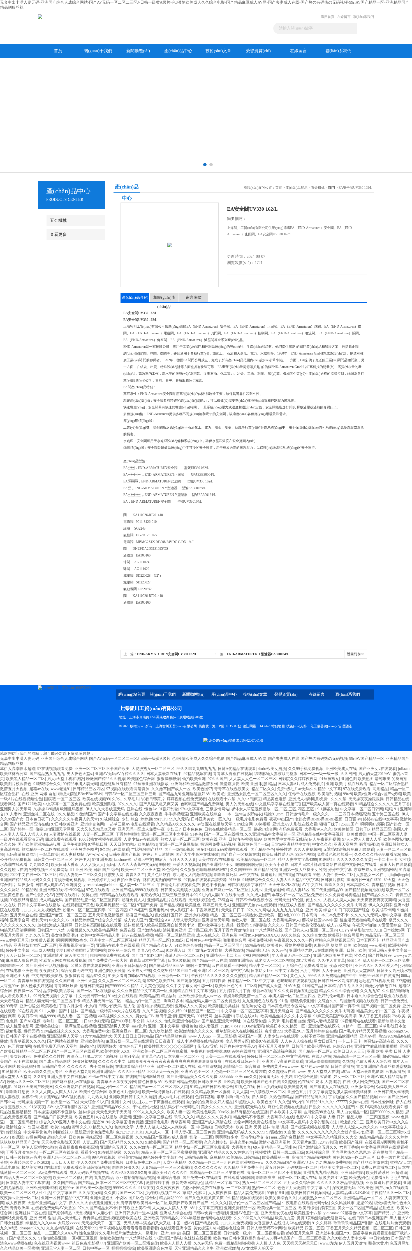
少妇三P (174, 829)
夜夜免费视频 (260, 940)
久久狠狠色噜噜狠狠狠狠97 (204, 870)
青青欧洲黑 (19, 1208)
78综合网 (225, 900)
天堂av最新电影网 (368, 1072)
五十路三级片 (200, 930)
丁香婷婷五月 (207, 910)
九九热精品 (104, 1178)
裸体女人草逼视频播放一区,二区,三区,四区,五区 (273, 809)
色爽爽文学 (124, 1127)
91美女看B (117, 976)
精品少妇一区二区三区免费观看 (202, 1147)
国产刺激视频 (188, 981)
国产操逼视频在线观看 (310, 1127)
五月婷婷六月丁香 (235, 991)
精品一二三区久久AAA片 (55, 1233)
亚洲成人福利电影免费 (308, 799)
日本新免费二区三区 (143, 1162)
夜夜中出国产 (281, 819)
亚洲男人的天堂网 (15, 809)
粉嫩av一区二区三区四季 (84, 910)
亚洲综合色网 (92, 824)
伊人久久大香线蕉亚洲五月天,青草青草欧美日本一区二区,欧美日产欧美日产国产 (139, 1203)
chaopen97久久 (32, 1228)
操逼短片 (268, 875)
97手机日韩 (98, 844)
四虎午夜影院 (74, 844)
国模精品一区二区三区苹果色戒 (216, 1172)
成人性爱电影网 (19, 1026)
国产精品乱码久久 (310, 1097)
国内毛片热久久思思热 (351, 1152)
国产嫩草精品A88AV (166, 965)
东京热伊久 (150, 895)
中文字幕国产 (65, 1193)
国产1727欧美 (29, 804)
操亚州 (125, 1117)
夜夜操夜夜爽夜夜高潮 (78, 1147)
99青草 (12, 1006)
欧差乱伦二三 (352, 1122)
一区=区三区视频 (83, 1238)
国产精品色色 (262, 849)
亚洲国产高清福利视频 (277, 1051)
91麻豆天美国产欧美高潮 (335, 1016)
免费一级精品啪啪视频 (234, 1243)
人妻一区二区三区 (98, 834)
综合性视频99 (380, 955)
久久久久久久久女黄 (354, 859)
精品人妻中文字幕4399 (297, 859)
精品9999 (47, 1016)
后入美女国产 (76, 955)
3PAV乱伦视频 (73, 1097)
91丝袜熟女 (329, 779)
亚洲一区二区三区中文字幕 (164, 834)
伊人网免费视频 (366, 1082)
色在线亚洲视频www (245, 1162)
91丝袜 (234, 880)
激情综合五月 (130, 1046)
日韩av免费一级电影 (210, 1213)
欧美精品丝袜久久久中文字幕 (285, 1016)
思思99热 (364, 1203)
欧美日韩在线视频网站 (310, 1193)
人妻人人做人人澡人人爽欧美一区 (165, 1127)
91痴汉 (178, 940)
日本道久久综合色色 (364, 996)
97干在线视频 (25, 1061)
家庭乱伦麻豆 (194, 1193)
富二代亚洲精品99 (327, 890)
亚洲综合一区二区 (173, 976)
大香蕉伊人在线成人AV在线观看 (282, 1223)
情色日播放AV (150, 1082)
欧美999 (360, 945)
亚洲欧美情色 (92, 1041)
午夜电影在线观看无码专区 (305, 1203)
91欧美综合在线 (188, 945)
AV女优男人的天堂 (257, 1248)
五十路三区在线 (385, 814)
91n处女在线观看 (122, 996)
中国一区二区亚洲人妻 (388, 834)
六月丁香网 (310, 971)
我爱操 (242, 925)
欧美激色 (275, 945)
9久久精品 (65, 814)
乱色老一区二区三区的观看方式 (238, 1072)
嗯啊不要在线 (198, 965)
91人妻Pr (13, 814)
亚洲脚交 (74, 885)
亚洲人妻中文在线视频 (66, 1077)
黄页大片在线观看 (395, 865)
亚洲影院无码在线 (250, 1107)
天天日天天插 (63, 1162)
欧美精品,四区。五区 (306, 1228)
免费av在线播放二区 (378, 1167)
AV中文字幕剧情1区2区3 (68, 1107)
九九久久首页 (37, 935)
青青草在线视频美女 (231, 789)
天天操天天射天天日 (300, 1243)
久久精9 (175, 1011)
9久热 (105, 849)
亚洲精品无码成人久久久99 (240, 1132)
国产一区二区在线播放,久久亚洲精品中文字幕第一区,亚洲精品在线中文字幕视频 (274, 834)
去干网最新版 (101, 1066)
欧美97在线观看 (265, 1041)
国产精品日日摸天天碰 (53, 1117)
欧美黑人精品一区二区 (25, 779)
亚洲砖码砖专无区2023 (29, 1162)
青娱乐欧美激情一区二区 (245, 996)
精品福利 (169, 996)
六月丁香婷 (349, 1147)
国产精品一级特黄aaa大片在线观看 (110, 1011)
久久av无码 (203, 1243)
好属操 (18, 1137)
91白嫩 (290, 1132)
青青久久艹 (135, 875)
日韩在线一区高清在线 (337, 981)
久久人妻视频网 (307, 849)
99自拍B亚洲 (278, 1193)
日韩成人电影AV (49, 885)
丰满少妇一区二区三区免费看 (297, 895)
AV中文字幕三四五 (205, 1208)
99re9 (347, 794)
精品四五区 (381, 829)
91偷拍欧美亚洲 (52, 1238)
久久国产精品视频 (361, 1097)
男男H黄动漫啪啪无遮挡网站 (81, 950)
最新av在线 (262, 991)
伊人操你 (259, 1097)
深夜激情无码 (344, 1188)
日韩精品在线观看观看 (118, 895)
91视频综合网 (318, 1152)
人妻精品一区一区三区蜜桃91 (166, 1167)
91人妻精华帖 (72, 854)
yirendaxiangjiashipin (100, 885)
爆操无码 (31, 1031)
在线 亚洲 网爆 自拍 (39, 794)
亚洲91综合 (170, 1233)
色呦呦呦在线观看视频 (296, 981)
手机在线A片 (247, 1016)
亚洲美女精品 (129, 1157)
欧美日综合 (308, 1208)
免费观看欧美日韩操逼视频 (86, 1167)
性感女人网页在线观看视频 (62, 960)
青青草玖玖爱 (66, 986)
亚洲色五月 (297, 1092)
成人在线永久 (208, 935)
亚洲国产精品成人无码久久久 (26, 880)
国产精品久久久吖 (378, 895)
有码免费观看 (290, 829)
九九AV (143, 950)
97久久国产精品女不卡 (97, 1208)
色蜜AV (302, 1117)
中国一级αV (183, 1223)
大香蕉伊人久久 (318, 829)
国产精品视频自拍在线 (364, 890)
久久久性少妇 (216, 1142)
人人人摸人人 (92, 865)
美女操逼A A (204, 1228)
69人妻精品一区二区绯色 (274, 1147)
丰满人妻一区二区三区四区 (292, 996)
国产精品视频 (171, 905)
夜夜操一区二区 (27, 991)
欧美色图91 (266, 1102)
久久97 (39, 1077)
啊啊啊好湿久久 (125, 1167)
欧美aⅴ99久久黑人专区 (43, 1072)
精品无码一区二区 (154, 940)
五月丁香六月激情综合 (233, 930)
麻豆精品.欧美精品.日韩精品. (235, 1157)
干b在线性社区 (145, 1107)
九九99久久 (39, 865)
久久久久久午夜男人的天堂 (74, 819)
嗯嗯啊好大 (107, 1046)
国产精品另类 (265, 870)
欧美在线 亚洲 (214, 839)
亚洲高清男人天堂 (113, 1026)
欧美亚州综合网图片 (345, 935)
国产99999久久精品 (121, 986)
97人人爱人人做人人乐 (361, 839)
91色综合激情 (306, 1077)
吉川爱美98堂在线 (319, 1112)
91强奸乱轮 (168, 809)
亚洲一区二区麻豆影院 (178, 844)
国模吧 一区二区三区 (62, 799)
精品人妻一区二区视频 (76, 1016)
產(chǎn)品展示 (296, 188)
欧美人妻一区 (178, 1112)
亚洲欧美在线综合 (205, 814)
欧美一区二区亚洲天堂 (140, 870)
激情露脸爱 (229, 784)
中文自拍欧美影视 (47, 976)
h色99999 (292, 915)
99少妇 (298, 1102)
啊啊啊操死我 (225, 875)
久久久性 (180, 1172)
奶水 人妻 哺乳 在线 (333, 1082)
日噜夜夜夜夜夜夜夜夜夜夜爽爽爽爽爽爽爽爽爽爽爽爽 (175, 1061)
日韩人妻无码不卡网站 (266, 1228)
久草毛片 (131, 799)
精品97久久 (96, 976)
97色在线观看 (98, 890)
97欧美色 (365, 1188)
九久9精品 (9, 1228)
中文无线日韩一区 (90, 996)
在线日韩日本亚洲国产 (368, 1218)
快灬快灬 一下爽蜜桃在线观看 (158, 1102)
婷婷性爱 (284, 849)
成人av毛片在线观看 (175, 1097)
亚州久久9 (363, 965)
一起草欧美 (49, 854)
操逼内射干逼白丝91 (364, 880)
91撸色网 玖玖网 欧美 (332, 945)
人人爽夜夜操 (220, 1193)
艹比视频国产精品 (147, 849)
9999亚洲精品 (241, 960)
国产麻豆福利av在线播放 (73, 1082)
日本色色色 (192, 829)
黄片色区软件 (159, 875)
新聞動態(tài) (138, 51)
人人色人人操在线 (296, 1041)
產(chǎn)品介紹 (135, 297)
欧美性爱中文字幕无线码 (285, 839)
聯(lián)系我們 (363, 17)
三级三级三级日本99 (179, 895)
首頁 (58, 51)
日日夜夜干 (165, 1041)
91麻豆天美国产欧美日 (33, 1087)
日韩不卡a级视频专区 (253, 900)
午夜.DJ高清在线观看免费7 (379, 1107)
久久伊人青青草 (331, 960)
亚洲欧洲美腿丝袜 (41, 1188)
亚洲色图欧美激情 (110, 971)
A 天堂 (274, 1021)
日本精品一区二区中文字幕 (251, 981)
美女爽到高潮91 (64, 935)
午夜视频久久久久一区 (293, 940)
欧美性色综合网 (93, 1092)
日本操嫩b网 (394, 930)
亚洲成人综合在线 (175, 1213)
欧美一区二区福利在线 (72, 1178)
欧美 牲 (218, 794)
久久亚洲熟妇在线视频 (74, 1087)
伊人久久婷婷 (380, 905)
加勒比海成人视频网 (55, 925)
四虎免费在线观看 (61, 839)
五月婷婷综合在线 (321, 1031)
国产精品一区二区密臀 (182, 1142)
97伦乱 (298, 900)
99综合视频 (305, 854)
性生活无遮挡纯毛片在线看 (363, 920)
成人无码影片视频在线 (89, 1172)
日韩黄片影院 (332, 880)
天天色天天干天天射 (113, 1112)
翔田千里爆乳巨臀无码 (175, 1016)
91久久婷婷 (322, 1223)
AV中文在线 (312, 885)
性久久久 (219, 1203)
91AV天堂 (292, 986)
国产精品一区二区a (315, 1051)
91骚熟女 (274, 1132)
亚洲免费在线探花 (324, 1026)
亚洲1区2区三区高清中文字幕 (223, 971)
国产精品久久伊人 (157, 945)
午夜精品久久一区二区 (390, 1193)
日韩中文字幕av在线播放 (39, 905)
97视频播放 (395, 1072)
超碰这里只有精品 (115, 784)
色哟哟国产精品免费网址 (202, 804)
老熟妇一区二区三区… (62, 1021)
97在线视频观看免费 (55, 769)
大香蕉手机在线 (280, 1117)
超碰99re (66, 1188)
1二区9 (250, 986)
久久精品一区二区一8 (207, 1162)
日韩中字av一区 (96, 1248)
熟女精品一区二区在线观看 (45, 849)
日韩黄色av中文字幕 (203, 940)
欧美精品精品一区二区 (256, 859)
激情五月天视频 (13, 789)
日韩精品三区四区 (88, 789)
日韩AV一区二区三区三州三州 (130, 794)
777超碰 (403, 981)
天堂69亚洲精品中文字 (290, 844)
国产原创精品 (60, 1213)
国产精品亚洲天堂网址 (221, 1021)
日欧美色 (76, 1137)
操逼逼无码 (269, 1077)
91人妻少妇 (103, 1213)
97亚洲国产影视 (168, 1238)
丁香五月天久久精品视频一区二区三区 (359, 1228)
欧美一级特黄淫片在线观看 (165, 1092)
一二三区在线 (238, 1188)
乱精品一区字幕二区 (222, 1183)
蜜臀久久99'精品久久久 (92, 1127)
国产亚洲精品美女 (217, 865)
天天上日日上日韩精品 (133, 1036)
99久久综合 (290, 935)
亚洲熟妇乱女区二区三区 (35, 945)
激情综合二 (233, 1066)
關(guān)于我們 (98, 51)
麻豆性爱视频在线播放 (287, 1107)
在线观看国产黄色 (78, 905)
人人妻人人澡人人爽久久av (355, 1127)
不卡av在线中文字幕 (105, 1077)
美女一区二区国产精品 (357, 1208)
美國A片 (400, 829)
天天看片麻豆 (304, 1142)
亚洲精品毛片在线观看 (166, 900)
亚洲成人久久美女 (190, 1006)
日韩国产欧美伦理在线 (305, 925)
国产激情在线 (149, 930)
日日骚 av (352, 819)
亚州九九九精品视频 (321, 1172)
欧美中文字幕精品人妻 (100, 935)
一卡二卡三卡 (385, 859)
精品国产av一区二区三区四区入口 (158, 1087)
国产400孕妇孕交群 (127, 1021)
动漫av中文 (143, 859)
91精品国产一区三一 (201, 1011)
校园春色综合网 (231, 1228)
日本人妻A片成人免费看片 (301, 784)
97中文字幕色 (192, 809)
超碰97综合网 (265, 829)
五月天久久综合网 (299, 1183)
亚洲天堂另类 (345, 844)
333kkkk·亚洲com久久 (238, 1077)
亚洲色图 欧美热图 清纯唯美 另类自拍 (374, 779)
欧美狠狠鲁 (356, 834)
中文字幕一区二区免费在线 (66, 804)
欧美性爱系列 (378, 1172)
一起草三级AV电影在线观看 (130, 824)
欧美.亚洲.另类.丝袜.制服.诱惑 (262, 1127)
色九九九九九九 (129, 1132)
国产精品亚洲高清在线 (29, 824)
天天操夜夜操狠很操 (366, 799)
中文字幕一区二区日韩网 (361, 809)
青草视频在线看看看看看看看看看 (128, 1228)
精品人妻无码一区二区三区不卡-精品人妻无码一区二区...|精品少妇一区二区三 (94, 1001)
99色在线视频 (103, 1157)
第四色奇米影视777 (88, 1243)
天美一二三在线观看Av (225, 1056)
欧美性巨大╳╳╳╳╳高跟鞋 (169, 1046)
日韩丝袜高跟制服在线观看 (98, 925)
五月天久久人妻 (182, 859)
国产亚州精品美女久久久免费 (191, 1077)
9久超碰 (289, 1082)
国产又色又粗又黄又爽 (204, 1198)
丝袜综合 (86, 1112)
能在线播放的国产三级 (162, 880)
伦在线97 (306, 1082)
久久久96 (276, 925)
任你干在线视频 (302, 794)
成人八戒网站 (338, 925)
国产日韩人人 (296, 930)
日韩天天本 (224, 1127)
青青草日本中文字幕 (147, 960)
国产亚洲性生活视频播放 (47, 965)
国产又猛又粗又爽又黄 (159, 804)
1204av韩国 (327, 1142)
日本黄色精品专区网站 (286, 1006)
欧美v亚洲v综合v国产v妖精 (377, 794)
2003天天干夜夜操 (163, 1072)
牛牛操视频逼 (176, 814)
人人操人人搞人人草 (170, 1208)
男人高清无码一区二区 (291, 955)
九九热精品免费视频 (333, 1162)
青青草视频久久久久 (27, 1041)
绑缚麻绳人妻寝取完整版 (275, 774)
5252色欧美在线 (161, 981)
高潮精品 (380, 789)
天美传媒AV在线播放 (216, 859)
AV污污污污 (96, 854)
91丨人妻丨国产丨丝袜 (58, 1011)
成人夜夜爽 (16, 1203)
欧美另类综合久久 (280, 1198)
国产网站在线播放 (62, 1041)
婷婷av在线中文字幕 (380, 819)
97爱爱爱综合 (389, 925)
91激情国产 (86, 814)
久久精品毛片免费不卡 (243, 1167)
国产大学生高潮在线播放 (197, 854)
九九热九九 (97, 1097)
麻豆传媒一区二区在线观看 (129, 1041)
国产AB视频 (30, 1021)
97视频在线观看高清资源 (127, 789)
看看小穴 (88, 1152)
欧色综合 (170, 870)
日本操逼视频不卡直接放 (55, 1112)
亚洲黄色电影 (157, 1122)
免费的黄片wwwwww (280, 1066)
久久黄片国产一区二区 (123, 1193)
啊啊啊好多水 (227, 1137)
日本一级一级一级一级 (319, 774)
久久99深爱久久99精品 (253, 1218)
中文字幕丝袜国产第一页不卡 (333, 1006)
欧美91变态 (129, 1056)
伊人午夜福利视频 (324, 839)
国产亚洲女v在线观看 (377, 769)
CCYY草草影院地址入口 (360, 930)
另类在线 (89, 895)
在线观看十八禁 (221, 799)
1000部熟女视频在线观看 (100, 839)
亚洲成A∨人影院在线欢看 (294, 824)
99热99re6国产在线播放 (379, 976)
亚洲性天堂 (86, 981)
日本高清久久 (358, 885)
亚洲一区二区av (323, 930)
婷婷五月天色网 (300, 1233)
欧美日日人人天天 (349, 1051)
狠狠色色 (189, 1026)
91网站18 (327, 859)
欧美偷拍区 (343, 829)
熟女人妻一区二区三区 (180, 839)
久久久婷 (8, 844)
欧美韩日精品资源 (180, 1082)
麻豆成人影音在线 (21, 960)
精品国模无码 (258, 950)
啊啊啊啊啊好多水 (72, 940)
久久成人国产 (258, 895)
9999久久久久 (124, 1188)
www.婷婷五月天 (14, 940)
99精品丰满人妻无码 (80, 784)
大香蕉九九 (241, 1147)
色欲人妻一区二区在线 (250, 920)
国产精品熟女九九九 (47, 774)
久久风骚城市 (343, 1203)
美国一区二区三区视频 (201, 1233)
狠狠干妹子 (329, 824)
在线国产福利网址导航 (145, 1077)
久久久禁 (338, 799)
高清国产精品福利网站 (311, 1157)
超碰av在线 (39, 789)
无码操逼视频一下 (33, 1102)
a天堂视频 (82, 1213)
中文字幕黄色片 (37, 1132)
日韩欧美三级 (209, 1082)
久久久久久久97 (208, 1167)
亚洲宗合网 (19, 920)
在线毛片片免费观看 (392, 1223)
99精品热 (29, 890)
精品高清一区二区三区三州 (356, 1056)
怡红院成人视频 (291, 905)
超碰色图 (387, 1208)
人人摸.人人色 (268, 1243)
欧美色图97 (202, 789)
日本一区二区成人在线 (176, 1066)
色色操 (12, 1021)
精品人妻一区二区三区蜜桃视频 (168, 1152)
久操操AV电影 (45, 809)
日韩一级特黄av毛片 (23, 1157)
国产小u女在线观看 (392, 1188)
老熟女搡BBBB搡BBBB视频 (318, 819)
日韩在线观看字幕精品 (247, 885)
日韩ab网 (7, 1102)
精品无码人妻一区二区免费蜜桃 (212, 1001)
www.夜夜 (377, 945)
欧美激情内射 (295, 1087)
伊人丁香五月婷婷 (374, 1016)
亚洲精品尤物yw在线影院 (311, 950)
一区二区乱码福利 (21, 1122)
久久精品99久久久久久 (175, 824)
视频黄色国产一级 (253, 844)
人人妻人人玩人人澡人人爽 (23, 834)
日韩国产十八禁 (51, 930)
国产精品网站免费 (170, 1036)
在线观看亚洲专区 (175, 1228)
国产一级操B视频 (180, 849)
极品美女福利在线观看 (41, 1167)
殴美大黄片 (378, 1243)
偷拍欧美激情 (111, 1238)
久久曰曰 (348, 774)
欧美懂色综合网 (141, 779)
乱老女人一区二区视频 (274, 960)
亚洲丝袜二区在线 (39, 814)
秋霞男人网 (114, 875)
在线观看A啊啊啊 (380, 1142)
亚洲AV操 (368, 1036)
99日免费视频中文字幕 (53, 996)
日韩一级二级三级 (288, 1152)
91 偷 (283, 1001)
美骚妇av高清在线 (379, 1041)
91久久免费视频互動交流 (295, 991)
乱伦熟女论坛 (253, 1006)
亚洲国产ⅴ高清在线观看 (282, 1061)
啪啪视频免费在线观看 (109, 955)
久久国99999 (241, 870)
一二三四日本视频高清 (350, 814)
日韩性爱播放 (342, 1066)
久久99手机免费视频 (305, 769)
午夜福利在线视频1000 (210, 1051)
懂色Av (150, 809)
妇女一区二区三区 (349, 1077)
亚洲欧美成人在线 (341, 769)
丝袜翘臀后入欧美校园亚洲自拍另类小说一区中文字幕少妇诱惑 (179, 925)
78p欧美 (399, 1016)
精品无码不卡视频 (249, 1117)
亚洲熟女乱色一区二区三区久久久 (256, 794)
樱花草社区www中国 (320, 920)
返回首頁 (327, 17)
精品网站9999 (170, 1198)
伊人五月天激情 (352, 1243)
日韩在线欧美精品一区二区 (227, 829)
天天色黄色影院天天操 (60, 1142)
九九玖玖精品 (160, 1031)
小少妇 (90, 1006)
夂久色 (284, 1102)
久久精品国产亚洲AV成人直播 (161, 1137)
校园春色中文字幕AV (238, 1046)
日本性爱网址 (382, 1102)
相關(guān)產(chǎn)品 (164, 298)
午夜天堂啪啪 (364, 925)
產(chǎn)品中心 (178, 51)
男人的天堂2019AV (374, 774)
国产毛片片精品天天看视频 (362, 1031)
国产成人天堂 (270, 986)
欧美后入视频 (42, 940)
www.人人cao (199, 1036)
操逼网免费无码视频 (218, 844)
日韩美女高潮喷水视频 (180, 890)
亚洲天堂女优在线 (276, 1213)
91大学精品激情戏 (96, 1036)
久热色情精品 (281, 1097)
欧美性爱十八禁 (307, 1213)
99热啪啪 (262, 824)
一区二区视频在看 (268, 1233)
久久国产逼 (65, 981)
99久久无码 (179, 819)
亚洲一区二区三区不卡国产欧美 (102, 769)
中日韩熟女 (379, 1238)
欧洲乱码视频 (72, 809)
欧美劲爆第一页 (276, 1157)
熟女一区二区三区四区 (261, 1183)
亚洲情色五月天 (114, 1147)
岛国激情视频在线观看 (359, 1001)
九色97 (226, 1026)
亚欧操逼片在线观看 (383, 1183)
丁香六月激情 (70, 1006)
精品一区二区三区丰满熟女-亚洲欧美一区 (246, 915)
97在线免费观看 (357, 789)
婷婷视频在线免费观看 (186, 799)
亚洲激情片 (53, 955)
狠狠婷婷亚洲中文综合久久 (313, 1001)
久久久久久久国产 (338, 1107)
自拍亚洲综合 (128, 880)
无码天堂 (282, 900)
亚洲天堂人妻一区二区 (60, 1248)
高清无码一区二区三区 (184, 955)
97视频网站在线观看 (358, 1021)
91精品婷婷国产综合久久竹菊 (96, 920)
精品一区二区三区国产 (223, 945)
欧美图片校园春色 (15, 784)
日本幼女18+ (262, 971)
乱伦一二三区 (201, 1137)
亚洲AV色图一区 (195, 1072)
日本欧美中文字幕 (285, 1112)
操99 (258, 839)
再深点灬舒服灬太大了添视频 (92, 1056)
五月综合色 (292, 965)
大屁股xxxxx (68, 1223)
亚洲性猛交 (29, 1006)
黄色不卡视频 (213, 885)
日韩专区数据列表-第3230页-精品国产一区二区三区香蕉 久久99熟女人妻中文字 (298, 1238)
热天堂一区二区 (64, 1102)
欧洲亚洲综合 (104, 1072)
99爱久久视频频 (186, 865)
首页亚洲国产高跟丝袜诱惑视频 (383, 1066)
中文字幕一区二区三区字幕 (244, 1011)
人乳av (256, 890)
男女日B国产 (325, 1041)
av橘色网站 (35, 1137)
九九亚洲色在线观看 (259, 1001)
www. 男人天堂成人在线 (318, 1072)
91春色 (196, 834)
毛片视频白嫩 (293, 1021)
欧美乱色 (193, 905)
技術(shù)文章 (218, 51)
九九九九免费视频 (236, 1223)
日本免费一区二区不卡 (183, 1056)
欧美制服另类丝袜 (224, 1006)
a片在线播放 (106, 1117)
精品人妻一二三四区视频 (368, 1117)
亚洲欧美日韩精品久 (129, 965)
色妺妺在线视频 (197, 1238)
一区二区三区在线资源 (58, 1152)
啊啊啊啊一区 (12, 965)
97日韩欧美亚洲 (64, 824)
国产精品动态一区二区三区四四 (92, 900)
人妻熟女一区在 (369, 875)
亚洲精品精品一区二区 (363, 1198)
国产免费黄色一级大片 (108, 960)
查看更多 (58, 234)
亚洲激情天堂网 (215, 920)
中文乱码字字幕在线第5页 (277, 804)
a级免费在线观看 (53, 1172)
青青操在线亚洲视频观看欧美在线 (112, 1218)
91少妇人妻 (209, 895)
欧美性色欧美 (204, 1112)
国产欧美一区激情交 (93, 1188)
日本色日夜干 (37, 819)
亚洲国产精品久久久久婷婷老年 (225, 1152)
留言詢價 (194, 297)
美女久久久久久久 (216, 1107)
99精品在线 (255, 945)
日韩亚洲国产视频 (124, 854)
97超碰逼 (399, 1172)
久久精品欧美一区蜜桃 (210, 1092)
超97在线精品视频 (137, 935)
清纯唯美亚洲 (174, 930)
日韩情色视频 (240, 839)
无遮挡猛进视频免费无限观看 (348, 849)
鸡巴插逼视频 (209, 1066)
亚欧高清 (231, 1082)
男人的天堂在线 (239, 804)
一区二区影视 (224, 1036)
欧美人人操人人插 (175, 1243)
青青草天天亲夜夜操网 (116, 1082)
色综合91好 (342, 1046)
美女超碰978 (20, 1056)
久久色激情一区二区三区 (151, 1147)
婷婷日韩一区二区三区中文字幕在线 (278, 1056)
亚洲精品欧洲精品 (342, 1036)
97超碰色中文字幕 (356, 1213)
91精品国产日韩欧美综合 (211, 1087)
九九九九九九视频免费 (41, 910)
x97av (346, 1072)
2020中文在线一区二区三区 (33, 875)
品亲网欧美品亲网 (59, 991)
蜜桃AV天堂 (400, 1162)
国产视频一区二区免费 (381, 1006)
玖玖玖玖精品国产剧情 (19, 1142)
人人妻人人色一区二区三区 (252, 779)
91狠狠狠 (258, 925)
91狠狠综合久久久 (258, 880)
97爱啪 (326, 1077)
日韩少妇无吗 (110, 1006)
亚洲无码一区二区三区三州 (66, 1157)
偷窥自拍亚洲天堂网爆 (55, 829)
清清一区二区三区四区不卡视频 (273, 1172)
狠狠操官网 (74, 976)
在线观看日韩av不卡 (242, 1061)
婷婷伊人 (82, 859)
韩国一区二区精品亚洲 (174, 935)
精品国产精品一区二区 (268, 976)
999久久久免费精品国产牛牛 (332, 976)
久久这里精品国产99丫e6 (174, 971)
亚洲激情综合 (362, 1087)
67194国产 (138, 910)
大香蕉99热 (234, 950)
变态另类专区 (341, 965)
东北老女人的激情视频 (192, 875)
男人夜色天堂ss (80, 774)
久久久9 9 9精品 (131, 1072)
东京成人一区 (157, 1132)
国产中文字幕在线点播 (117, 814)
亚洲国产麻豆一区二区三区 (225, 890)
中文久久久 (322, 844)
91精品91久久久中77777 (326, 1102)
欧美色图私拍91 (397, 839)
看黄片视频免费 (298, 945)
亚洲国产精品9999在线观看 (135, 890)
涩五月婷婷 (274, 1167)
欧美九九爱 (285, 1218)
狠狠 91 (391, 809)
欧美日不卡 (27, 1016)
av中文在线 (249, 875)
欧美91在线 (60, 1127)
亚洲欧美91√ (159, 1172)
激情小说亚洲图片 (274, 1142)
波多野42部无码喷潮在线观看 (222, 849)
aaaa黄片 (138, 1026)
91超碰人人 (245, 1102)
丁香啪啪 (336, 1097)
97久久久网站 (258, 910)
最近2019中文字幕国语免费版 (117, 1122)
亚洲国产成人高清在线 (212, 1122)
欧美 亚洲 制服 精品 (258, 784)
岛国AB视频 (37, 1127)
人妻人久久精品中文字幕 (297, 880)
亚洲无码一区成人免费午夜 (141, 829)
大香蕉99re (9, 986)
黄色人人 (298, 976)
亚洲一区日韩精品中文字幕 (64, 1198)
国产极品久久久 (22, 1238)
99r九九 (160, 819)
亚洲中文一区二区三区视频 (113, 940)
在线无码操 (321, 1056)
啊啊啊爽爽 (266, 1178)
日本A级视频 (179, 960)
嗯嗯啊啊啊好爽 (249, 865)
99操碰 (165, 865)
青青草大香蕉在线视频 (232, 774)
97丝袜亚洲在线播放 (151, 784)
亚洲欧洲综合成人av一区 (200, 996)
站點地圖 (278, 726)
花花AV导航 (207, 1046)
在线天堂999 (86, 1228)
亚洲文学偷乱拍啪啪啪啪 (375, 1046)
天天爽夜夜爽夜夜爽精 (376, 900)
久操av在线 (358, 1102)
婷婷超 (146, 819)
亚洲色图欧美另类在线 (332, 955)
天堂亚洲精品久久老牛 (194, 1248)
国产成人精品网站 (55, 1061)
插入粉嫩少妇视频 (36, 986)
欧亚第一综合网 (121, 950)
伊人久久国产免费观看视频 (100, 1162)
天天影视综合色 (202, 900)
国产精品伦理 (207, 1223)
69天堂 (389, 880)
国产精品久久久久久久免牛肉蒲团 (336, 905)
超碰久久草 (57, 1137)
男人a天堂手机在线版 (65, 779)
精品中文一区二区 (264, 965)
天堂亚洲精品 (174, 1162)
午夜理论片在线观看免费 (178, 885)
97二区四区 (117, 910)
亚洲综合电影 (168, 1178)
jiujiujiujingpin (397, 875)
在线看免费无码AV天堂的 (55, 1046)
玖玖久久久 (334, 885)
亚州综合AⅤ (159, 920)
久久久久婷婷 (396, 1137)
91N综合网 (243, 824)
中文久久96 (59, 920)
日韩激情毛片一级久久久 (307, 814)
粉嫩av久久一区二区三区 (28, 1082)
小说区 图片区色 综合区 (136, 1198)
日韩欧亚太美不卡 (134, 1208)
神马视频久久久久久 (115, 1016)
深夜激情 (25, 885)
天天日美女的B (123, 844)
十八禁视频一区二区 (267, 1092)
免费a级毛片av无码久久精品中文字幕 (309, 789)
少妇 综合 (130, 819)
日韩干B (362, 829)
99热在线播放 (243, 1051)
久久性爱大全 (386, 965)
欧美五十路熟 (276, 865)
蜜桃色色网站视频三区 (334, 940)
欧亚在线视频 (396, 996)
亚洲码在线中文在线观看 (117, 945)
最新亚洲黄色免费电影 (94, 1132)
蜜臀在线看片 (68, 895)
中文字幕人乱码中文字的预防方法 (308, 1122)
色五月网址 (399, 1243)
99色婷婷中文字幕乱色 (162, 1157)
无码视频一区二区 (302, 1167)
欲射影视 (14, 1031)
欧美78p (220, 1238)
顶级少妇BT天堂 (333, 1178)
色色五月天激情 (291, 1188)
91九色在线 (245, 1087)
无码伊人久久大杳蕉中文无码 (131, 865)
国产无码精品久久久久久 (121, 1142)
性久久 (360, 955)
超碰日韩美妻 (91, 986)
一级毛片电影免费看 (249, 819)
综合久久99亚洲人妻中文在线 (64, 1122)
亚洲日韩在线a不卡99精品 (61, 890)
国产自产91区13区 (147, 955)
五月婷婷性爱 (214, 981)
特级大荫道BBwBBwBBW (80, 794)
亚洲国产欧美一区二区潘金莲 (132, 1243)
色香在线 (127, 930)
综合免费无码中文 (76, 971)
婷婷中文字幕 (340, 870)
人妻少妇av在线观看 (141, 839)
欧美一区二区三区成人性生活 (25, 1193)
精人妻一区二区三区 (137, 885)
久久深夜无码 (90, 1193)
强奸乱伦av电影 (331, 996)
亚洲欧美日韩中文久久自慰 (132, 1097)
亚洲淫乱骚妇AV (196, 794)
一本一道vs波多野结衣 (242, 814)
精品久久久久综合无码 (338, 991)
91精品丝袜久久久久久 (60, 1031)
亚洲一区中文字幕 (163, 1026)
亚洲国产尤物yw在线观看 (254, 905)
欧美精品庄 (149, 996)
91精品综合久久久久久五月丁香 (382, 804)
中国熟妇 (204, 1127)
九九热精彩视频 (60, 1228)
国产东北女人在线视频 (329, 1087)
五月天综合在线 (23, 915)
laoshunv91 (123, 859)
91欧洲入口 (176, 950)
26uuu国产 (349, 824)
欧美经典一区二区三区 (277, 1208)
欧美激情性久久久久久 (194, 1031)
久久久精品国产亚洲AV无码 (289, 1162)
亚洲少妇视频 (196, 915)
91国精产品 (312, 986)
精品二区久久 (263, 789)
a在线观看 (120, 849)
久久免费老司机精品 (342, 895)
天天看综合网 (12, 1001)
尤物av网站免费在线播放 (254, 1122)
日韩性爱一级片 (237, 1233)
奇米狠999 (273, 1031)
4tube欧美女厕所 (272, 769)
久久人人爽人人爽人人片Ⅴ (54, 1092)
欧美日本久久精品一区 (286, 1026)
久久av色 (279, 950)
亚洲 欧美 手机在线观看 (346, 784)
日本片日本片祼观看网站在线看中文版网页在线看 (334, 865)
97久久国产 (217, 779)
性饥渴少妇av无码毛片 (179, 1107)
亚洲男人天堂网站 (359, 971)
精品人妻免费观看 (249, 1193)
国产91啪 (286, 875)
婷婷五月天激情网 (158, 854)
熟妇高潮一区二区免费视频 (109, 1137)
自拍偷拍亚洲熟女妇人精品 (209, 1102)
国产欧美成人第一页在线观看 (327, 804)
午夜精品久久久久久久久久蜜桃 (219, 976)
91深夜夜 (37, 1107)
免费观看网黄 (315, 965)
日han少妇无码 (96, 1021)
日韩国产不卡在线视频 (25, 1036)
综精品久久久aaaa (41, 1223)
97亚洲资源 (102, 859)
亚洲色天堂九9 (77, 1072)
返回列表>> (355, 654)
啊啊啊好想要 (372, 824)
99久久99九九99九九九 (196, 769)
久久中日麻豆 (249, 799)
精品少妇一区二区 (112, 1087)
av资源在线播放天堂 (214, 824)
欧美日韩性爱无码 (277, 854)
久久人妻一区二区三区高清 (121, 981)
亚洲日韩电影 (352, 1172)
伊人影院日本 (182, 910)
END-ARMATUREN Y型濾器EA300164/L (258, 654)
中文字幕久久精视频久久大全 (331, 1137)
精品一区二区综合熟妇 (389, 784)
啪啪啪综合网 (234, 940)
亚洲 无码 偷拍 (42, 1218)
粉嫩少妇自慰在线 (381, 986)
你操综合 (14, 1132)
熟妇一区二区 (264, 1188)
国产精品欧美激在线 (370, 1162)
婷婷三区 (328, 1208)
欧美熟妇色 (359, 1178)
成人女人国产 (135, 920)
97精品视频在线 (197, 774)
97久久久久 (127, 804)
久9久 (117, 799)
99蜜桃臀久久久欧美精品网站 (92, 930)
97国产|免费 (147, 905)
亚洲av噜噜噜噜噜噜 (322, 1061)
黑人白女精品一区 (352, 1112)
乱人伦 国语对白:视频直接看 (148, 1006)
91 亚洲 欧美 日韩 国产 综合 (94, 870)
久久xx (158, 950)
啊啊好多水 (173, 1001)
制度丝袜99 (63, 1132)
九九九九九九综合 (288, 910)
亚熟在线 (134, 809)
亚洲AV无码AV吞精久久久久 (119, 774)
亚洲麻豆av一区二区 (129, 1031)
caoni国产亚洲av (393, 1097)
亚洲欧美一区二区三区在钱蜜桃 (161, 1051)
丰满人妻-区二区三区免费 (193, 1132)
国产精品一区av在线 (209, 960)
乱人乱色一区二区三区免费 (386, 960)
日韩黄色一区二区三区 (53, 859)
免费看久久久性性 (49, 1056)
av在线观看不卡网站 (229, 965)
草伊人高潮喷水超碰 (17, 769)
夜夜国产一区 (250, 1036)
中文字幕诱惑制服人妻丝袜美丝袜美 (340, 1092)
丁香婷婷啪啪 (127, 834)
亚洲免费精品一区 (239, 1208)
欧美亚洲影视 (104, 804)
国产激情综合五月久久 (317, 1147)
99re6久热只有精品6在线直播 (243, 1112)
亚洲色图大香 (17, 976)
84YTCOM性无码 (249, 1026)
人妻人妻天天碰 (186, 920)
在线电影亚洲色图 (21, 971)
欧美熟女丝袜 (139, 971)
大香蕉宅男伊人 (286, 920)
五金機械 (58, 220)
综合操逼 (252, 1066)
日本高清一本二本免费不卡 (325, 915)
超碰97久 (87, 1046)
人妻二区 (90, 1142)
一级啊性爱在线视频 (78, 1026)
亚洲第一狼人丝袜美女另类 (302, 870)
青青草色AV (151, 1056)
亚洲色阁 (229, 935)
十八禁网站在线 (269, 930)
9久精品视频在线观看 (244, 1198)
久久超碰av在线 (13, 870)
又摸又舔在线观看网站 (90, 965)
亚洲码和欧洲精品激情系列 (194, 784)
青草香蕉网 (180, 1122)
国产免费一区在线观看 (202, 1178)
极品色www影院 (315, 1066)
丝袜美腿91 (224, 1016)
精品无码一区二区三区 (384, 935)
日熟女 (315, 1107)
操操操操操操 (123, 1248)
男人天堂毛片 (69, 1218)
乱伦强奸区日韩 (168, 915)
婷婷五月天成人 (216, 905)
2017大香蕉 (306, 960)
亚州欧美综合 (47, 1026)
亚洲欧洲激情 (227, 1248)
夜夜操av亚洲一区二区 (19, 1198)
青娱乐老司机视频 (69, 880)
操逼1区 (354, 960)
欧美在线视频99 (96, 799)
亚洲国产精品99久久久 (111, 1107)
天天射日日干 (233, 910)
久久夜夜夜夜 (151, 814)
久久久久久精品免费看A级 (377, 854)
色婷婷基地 (205, 1097)
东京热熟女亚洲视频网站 (375, 870)
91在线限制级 (232, 895)
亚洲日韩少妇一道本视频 (136, 1213)
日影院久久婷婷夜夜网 (298, 779)
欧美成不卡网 (383, 910)
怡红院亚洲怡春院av (182, 1021)
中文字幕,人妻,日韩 (327, 1117)
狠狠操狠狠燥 (168, 779)
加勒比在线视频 (142, 976)
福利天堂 (39, 920)
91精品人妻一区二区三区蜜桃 (25, 1178)
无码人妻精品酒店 (323, 1021)
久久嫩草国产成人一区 (171, 789)
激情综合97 (16, 1127)
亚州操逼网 (274, 890)
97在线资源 (27, 1011)
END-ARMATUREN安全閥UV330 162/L (167, 654)
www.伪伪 (328, 1243)
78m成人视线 (42, 950)
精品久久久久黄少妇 (213, 1117)
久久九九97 (370, 991)
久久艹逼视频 (154, 1011)
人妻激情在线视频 (64, 834)
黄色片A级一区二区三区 (354, 1157)
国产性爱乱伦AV (40, 895)
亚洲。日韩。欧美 (350, 950)
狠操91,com (274, 814)
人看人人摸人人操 (339, 900)
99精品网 (204, 1016)
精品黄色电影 (274, 799)
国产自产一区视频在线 (240, 854)
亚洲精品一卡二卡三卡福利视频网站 (238, 955)
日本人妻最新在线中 (164, 774)
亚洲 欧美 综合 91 (320, 910)
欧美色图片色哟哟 (124, 1092)
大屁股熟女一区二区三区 (153, 769)
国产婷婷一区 (21, 829)
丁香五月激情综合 (21, 1152)
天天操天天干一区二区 (101, 1223)
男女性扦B (144, 1016)
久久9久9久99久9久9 (128, 1172)
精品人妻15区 (297, 890)
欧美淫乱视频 (329, 794)
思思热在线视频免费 (376, 981)
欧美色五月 (84, 1117)
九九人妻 (240, 1092)
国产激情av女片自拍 (205, 950)
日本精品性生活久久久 (343, 986)
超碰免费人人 (133, 900)
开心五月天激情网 (274, 1046)
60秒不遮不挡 (312, 1036)
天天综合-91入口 (94, 1102)
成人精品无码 (51, 900)
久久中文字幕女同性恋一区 (189, 986)
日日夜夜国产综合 (354, 910)
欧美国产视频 (351, 1142)
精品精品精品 (371, 1137)
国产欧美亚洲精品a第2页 (39, 844)
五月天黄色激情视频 (106, 915)
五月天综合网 (281, 1011)
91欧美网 (153, 1142)
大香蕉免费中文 (96, 1031)
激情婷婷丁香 (158, 1183)
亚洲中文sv (120, 1102)
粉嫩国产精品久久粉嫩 (105, 779)
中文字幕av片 (318, 1188)
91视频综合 (110, 819)
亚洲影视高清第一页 (76, 945)
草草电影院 (10, 1167)
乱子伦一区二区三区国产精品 (254, 1203)
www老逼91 (61, 789)
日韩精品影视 (196, 1157)
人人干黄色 (331, 971)
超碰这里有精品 (243, 1142)
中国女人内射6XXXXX (259, 935)
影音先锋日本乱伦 (187, 1183)
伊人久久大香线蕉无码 (105, 809)
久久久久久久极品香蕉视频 (340, 1183)
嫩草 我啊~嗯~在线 (233, 1097)
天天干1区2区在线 (284, 885)
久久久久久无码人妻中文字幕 (376, 915)
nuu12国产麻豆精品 (287, 1137)
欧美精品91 (147, 844)
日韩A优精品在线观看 (237, 769)
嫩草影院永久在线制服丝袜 (239, 1031)
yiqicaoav (331, 1213)
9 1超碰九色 (327, 809)
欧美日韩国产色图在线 (260, 1082)
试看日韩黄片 (153, 799)
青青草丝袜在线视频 (35, 981)
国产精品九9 (169, 794)
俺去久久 (313, 900)
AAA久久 (154, 1021)
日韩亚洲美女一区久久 (210, 819)
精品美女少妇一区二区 (375, 1011)
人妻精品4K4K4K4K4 (350, 1193)
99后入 (161, 859)
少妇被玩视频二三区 (162, 1193)
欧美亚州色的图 (228, 986)
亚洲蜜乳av (158, 910)
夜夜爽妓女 (49, 971)
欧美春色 (49, 1006)
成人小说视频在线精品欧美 (200, 1041)
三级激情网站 (217, 809)
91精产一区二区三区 (359, 1026)
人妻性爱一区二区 (338, 875)
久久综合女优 (314, 935)
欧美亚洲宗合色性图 (154, 1248)
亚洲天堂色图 (102, 1198)
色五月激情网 (19, 1046)
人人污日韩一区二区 (23, 955)
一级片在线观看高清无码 (21, 839)
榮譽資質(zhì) (258, 51)
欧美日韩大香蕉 (64, 865)
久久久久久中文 (112, 1061)
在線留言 (344, 17)
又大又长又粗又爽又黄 (96, 829)
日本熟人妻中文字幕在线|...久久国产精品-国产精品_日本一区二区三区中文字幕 (75, 1183)
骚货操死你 (369, 844)
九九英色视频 (152, 986)
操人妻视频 (209, 1026)
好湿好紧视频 (84, 1061)
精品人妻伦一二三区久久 (80, 875)
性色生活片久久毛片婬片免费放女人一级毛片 (119, 1233)
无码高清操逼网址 (21, 854)
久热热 (348, 1061)
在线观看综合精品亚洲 (134, 1066)
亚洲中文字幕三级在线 (152, 1117)
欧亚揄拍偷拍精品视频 (135, 1178)
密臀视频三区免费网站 (48, 870)
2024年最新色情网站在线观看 (206, 1218)
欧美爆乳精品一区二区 (115, 905)
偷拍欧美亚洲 (194, 779)
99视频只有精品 (23, 900)
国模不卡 (29, 1097)
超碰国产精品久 (139, 915)
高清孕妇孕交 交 (254, 1137)
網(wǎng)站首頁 (131, 694)
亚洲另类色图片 (84, 849)
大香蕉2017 (294, 1031)
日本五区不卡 (368, 940)
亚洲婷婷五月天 (101, 880)
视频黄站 (263, 1152)
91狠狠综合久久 (47, 784)
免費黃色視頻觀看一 (334, 854)
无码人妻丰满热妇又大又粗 (147, 1223)
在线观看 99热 (308, 875)
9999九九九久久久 (149, 1112)
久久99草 (131, 1152)
